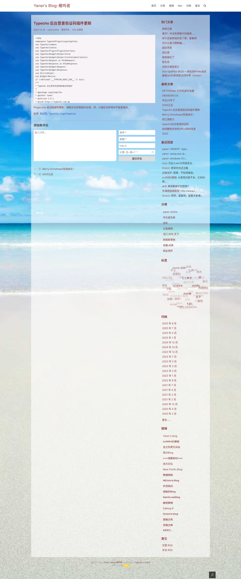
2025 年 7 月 (169, 328)
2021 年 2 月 (169, 399)
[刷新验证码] (153, 152)
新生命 (166, 62)
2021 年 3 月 (169, 394)
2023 (165, 133)
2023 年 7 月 (169, 356)
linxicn (166, 195)
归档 (188, 5)
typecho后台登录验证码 (175, 124)
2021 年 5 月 (169, 389)
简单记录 (167, 28)
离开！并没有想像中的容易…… (179, 33)
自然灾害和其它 (170, 66)
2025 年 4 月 (169, 332)
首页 (153, 5)
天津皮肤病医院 (170, 190)
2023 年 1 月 (169, 375)
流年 (165, 223)
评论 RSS (167, 550)
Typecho (54, 113)
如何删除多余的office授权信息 (179, 128)
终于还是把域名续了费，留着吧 (179, 38)
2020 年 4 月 (169, 408)
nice (164, 163)
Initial (147, 562)
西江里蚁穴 (168, 119)
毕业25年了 (168, 100)
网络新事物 (169, 239)
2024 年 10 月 (170, 347)
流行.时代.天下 (171, 234)
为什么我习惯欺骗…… (174, 43)
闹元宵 (166, 52)
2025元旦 (47, 174)
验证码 (43, 113)
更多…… (166, 419)
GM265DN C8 (170, 95)
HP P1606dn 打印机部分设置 (178, 90)
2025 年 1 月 (169, 337)
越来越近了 (168, 57)
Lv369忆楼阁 (169, 177)
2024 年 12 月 (170, 342)
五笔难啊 (168, 228)
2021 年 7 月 (169, 385)
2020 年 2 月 (169, 413)
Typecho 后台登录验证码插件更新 (62, 23)
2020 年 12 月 (170, 404)
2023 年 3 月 (169, 366)
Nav (180, 5)
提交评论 (137, 158)
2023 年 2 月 (169, 370)
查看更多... (167, 530)
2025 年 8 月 (169, 323)
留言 (197, 5)
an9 (164, 186)
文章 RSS (167, 545)
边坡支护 (167, 172)
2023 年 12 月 (170, 351)
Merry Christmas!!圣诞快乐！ (58, 169)
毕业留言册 (169, 217)
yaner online (53, 29)
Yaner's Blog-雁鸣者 (52, 5)
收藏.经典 (168, 245)
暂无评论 (65, 29)
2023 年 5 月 (169, 361)
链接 (171, 5)
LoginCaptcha (68, 113)
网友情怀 (168, 250)
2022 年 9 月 (169, 380)
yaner (165, 149)
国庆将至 (167, 47)
